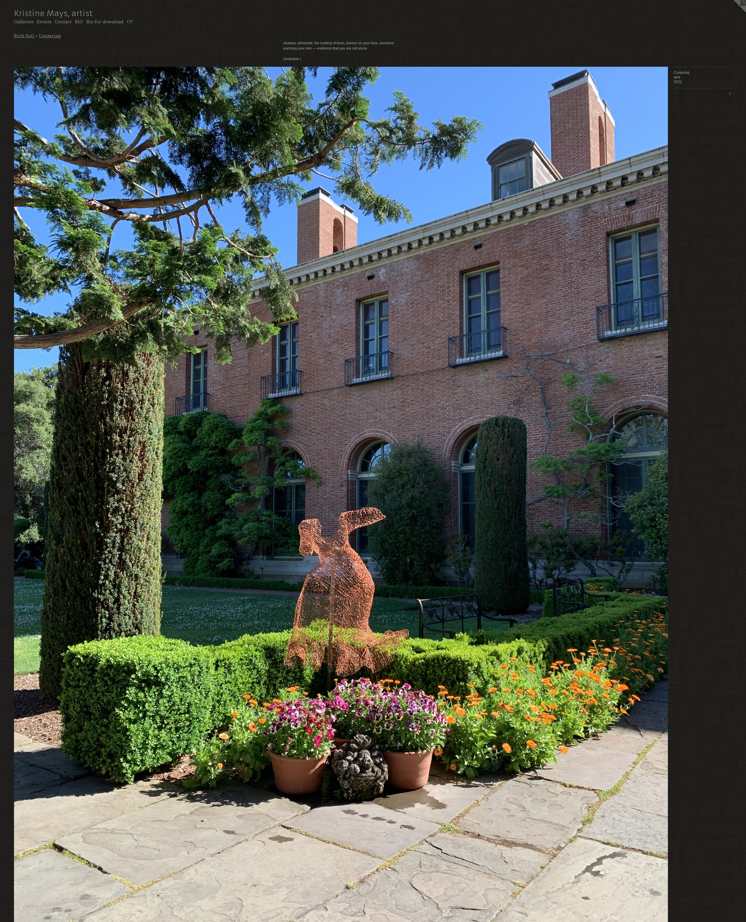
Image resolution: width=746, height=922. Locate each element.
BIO (79, 21)
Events (44, 21)
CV (130, 21)
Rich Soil (24, 35)
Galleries (23, 21)
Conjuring (50, 35)
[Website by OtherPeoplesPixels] (734, 11)
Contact (63, 21)
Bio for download (104, 21)
